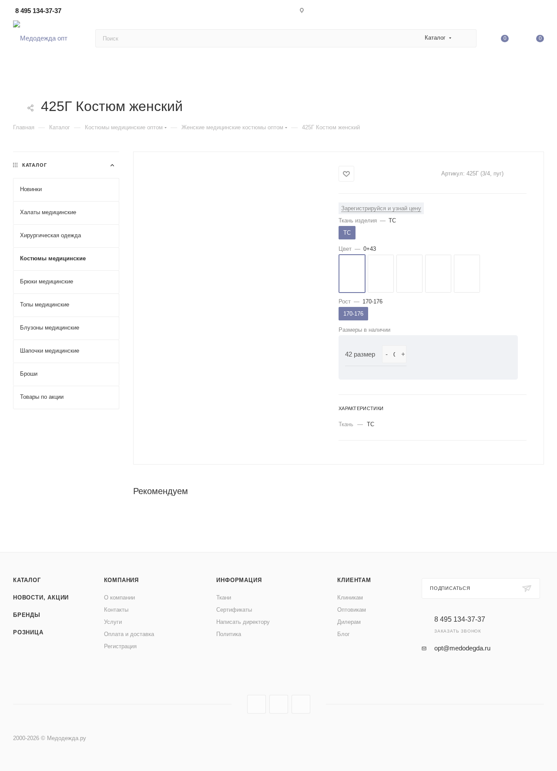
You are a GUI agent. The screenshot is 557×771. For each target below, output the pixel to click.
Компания (121, 580)
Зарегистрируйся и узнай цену (381, 208)
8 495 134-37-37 (38, 10)
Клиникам (350, 597)
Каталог (27, 580)
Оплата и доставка (129, 634)
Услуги (113, 622)
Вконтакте (256, 704)
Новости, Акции (41, 597)
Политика (228, 634)
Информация (239, 580)
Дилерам (349, 622)
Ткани (223, 597)
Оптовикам (351, 609)
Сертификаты (234, 609)
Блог (343, 634)
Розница (28, 632)
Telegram (278, 704)
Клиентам (354, 580)
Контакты (116, 609)
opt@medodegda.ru (462, 648)
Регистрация (120, 646)
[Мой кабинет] (540, 12)
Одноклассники (301, 704)
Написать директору (243, 622)
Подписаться (450, 588)
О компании (119, 597)
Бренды (26, 615)
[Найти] (465, 38)
